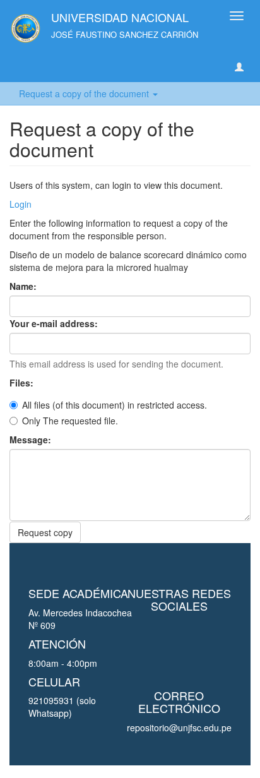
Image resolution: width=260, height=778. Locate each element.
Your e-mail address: (54, 323)
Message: (31, 439)
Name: (24, 286)
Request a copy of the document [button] (85, 93)
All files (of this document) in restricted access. (114, 404)
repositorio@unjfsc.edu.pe (179, 727)
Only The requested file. (70, 420)
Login (20, 204)
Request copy (45, 532)
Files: (22, 382)
